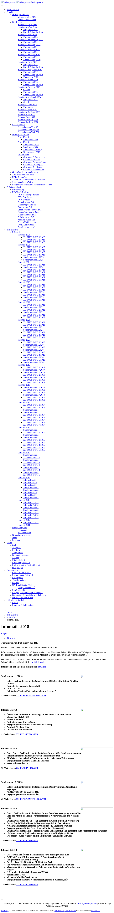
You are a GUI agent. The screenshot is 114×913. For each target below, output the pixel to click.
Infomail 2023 (24, 282)
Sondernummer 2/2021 (33, 330)
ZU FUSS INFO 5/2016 (34, 447)
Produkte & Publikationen (23, 605)
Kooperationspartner (21, 555)
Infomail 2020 (24, 340)
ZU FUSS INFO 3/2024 (34, 272)
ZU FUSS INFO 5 (31, 475)
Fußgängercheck (14, 187)
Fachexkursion (18, 124)
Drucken (11, 638)
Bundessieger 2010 (31, 152)
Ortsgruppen (17, 567)
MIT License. (59, 911)
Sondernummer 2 (31, 412)
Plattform (16, 550)
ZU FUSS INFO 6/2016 (34, 450)
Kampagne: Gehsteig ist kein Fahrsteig (29, 595)
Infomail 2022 (24, 302)
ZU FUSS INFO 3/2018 (34, 397)
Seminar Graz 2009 (26, 117)
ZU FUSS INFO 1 (31, 457)
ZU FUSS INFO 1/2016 (34, 432)
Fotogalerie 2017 (30, 77)
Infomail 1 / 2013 (31, 502)
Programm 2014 (30, 99)
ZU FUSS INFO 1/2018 (34, 390)
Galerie (26, 89)
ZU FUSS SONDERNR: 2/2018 (31, 799)
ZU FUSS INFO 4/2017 (34, 417)
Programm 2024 (30, 29)
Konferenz (17, 22)
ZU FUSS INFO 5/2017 (34, 420)
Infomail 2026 (24, 235)
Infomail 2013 (24, 500)
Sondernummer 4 (31, 472)
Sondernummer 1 (31, 410)
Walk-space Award (20, 134)
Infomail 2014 (24, 477)
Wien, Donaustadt (26, 225)
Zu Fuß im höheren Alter (23, 174)
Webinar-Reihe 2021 (27, 19)
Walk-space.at (13, 9)
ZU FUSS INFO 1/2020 (34, 342)
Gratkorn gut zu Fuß (27, 205)
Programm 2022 (30, 42)
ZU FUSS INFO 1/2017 (34, 405)
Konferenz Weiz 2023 (27, 34)
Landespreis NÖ (30, 139)
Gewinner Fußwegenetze (34, 157)
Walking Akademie (20, 14)
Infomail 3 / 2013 (31, 512)
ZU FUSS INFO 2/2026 (34, 240)
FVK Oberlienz (25, 197)
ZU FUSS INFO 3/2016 (34, 442)
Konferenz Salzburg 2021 (29, 44)
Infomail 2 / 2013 (31, 505)
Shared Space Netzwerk (22, 575)
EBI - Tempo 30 (19, 177)
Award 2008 (23, 154)
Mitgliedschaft (18, 560)
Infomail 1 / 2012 (31, 522)
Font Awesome (70, 911)
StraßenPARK (18, 590)
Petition (15, 582)
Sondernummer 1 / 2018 (34, 387)
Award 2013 (23, 137)
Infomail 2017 (24, 402)
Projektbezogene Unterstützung (26, 565)
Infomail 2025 (24, 245)
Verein (9, 542)
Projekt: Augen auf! (26, 227)
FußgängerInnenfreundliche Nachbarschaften (32, 184)
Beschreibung (18, 189)
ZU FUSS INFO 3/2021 (34, 332)
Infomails (16, 232)
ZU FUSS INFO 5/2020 (34, 360)
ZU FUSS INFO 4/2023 (34, 295)
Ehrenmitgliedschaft (21, 562)
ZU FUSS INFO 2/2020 (34, 347)
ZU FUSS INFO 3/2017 (34, 415)
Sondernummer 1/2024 (33, 267)
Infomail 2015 (24, 452)
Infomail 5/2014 (30, 495)
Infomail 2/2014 (30, 482)
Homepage (22, 530)
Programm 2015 (30, 92)
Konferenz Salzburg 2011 (29, 112)
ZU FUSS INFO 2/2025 (34, 250)
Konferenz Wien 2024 (27, 27)
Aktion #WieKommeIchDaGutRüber (28, 179)
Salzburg (16, 540)
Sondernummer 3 (31, 437)
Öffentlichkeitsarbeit (15, 600)
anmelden (42, 667)
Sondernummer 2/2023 (33, 297)
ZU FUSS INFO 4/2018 (34, 400)
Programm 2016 (30, 82)
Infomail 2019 (24, 365)
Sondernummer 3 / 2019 (34, 377)
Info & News (12, 230)
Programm (28, 107)
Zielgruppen (17, 552)
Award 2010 (23, 142)
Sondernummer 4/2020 (33, 362)
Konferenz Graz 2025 (27, 24)
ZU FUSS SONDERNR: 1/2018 (31, 695)
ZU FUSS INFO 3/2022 (34, 315)
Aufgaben (16, 547)
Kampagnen (17, 577)
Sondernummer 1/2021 (33, 327)
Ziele (14, 545)
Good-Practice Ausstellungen (25, 172)
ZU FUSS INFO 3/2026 (34, 242)
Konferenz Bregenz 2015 (29, 87)
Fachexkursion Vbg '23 (28, 127)
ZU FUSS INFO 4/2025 (34, 255)
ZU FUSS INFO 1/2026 (34, 237)
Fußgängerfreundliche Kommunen (27, 592)
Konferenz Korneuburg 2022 (30, 39)
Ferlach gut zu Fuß (26, 202)
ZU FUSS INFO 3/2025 (34, 252)
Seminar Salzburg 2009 (28, 119)
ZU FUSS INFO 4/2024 (34, 275)
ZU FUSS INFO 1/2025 (34, 247)
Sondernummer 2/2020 (33, 350)
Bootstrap (4, 911)
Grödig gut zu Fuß (26, 217)
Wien (14, 537)
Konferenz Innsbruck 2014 (29, 97)
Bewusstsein (12, 570)
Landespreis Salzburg (32, 149)
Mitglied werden (39, 662)
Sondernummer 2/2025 (33, 260)
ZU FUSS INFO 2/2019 (34, 375)
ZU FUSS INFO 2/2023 (34, 287)
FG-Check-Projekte (20, 192)
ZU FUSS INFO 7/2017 (34, 425)
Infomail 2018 (24, 385)
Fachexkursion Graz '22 (28, 129)
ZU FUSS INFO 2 (31, 462)
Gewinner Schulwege (32, 167)
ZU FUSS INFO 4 (31, 470)
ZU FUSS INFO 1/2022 (34, 305)
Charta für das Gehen (21, 572)
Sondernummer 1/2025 (33, 257)
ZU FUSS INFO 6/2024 (34, 280)
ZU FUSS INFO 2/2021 (34, 325)
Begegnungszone (19, 527)
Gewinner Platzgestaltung (34, 162)
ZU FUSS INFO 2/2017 (34, 407)
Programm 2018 (30, 64)
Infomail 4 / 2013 (31, 515)
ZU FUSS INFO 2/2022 (34, 310)
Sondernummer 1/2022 (33, 307)
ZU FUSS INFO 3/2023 (34, 290)
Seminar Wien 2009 (26, 114)
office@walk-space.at (87, 903)
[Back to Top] (2, 899)
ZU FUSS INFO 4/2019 (34, 382)
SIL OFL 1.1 (95, 911)
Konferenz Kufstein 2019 (29, 54)
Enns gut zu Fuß (25, 207)
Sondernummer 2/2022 (33, 312)
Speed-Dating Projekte (33, 32)
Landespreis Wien (31, 144)
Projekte (10, 12)
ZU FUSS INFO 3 (31, 465)
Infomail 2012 (24, 520)
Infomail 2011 (24, 525)
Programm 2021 (30, 47)
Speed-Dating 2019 (31, 59)
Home (9, 612)
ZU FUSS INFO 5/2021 (34, 337)
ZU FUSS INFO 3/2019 (34, 380)
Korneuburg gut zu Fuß (28, 212)
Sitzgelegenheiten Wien (22, 182)
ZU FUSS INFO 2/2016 (34, 440)
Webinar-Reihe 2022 (27, 17)
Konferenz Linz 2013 (27, 104)
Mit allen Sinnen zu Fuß (22, 597)
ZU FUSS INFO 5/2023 (34, 300)
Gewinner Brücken (31, 159)
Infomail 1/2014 (30, 480)
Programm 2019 (30, 57)
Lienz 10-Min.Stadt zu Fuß (30, 210)
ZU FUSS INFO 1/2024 (34, 265)
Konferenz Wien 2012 (27, 109)
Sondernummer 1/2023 (33, 292)
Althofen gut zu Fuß (27, 215)
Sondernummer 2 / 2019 (34, 372)
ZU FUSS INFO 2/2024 (34, 270)
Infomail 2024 (24, 262)
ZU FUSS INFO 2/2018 (34, 392)
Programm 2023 (30, 37)
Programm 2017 (30, 72)
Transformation (19, 580)
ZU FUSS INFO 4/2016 (34, 445)
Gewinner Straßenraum (33, 169)
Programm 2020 (30, 52)
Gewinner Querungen (33, 164)
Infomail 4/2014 (30, 492)
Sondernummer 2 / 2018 (34, 395)
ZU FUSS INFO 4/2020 (34, 355)
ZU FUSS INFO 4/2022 (34, 317)
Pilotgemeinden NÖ (26, 587)
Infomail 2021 (24, 320)
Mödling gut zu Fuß (26, 220)
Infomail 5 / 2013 (31, 517)
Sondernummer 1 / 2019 (34, 370)
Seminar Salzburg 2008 (28, 122)
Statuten (15, 557)
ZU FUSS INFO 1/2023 (34, 285)
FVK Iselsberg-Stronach (28, 194)
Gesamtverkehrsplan (21, 535)
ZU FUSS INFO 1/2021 (34, 322)
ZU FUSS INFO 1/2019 (34, 367)
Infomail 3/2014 (30, 485)
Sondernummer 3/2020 (33, 357)
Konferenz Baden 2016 (28, 79)
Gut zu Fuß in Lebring (28, 222)
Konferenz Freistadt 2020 (29, 49)
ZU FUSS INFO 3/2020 (34, 352)
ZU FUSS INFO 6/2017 (34, 422)
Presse (15, 602)
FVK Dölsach (24, 200)
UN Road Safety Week (22, 585)
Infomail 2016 (24, 427)
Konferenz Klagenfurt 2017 (30, 69)
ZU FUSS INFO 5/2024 (34, 277)
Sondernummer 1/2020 (33, 345)
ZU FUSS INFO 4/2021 (34, 335)
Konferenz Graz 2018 (27, 62)
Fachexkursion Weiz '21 (28, 132)
